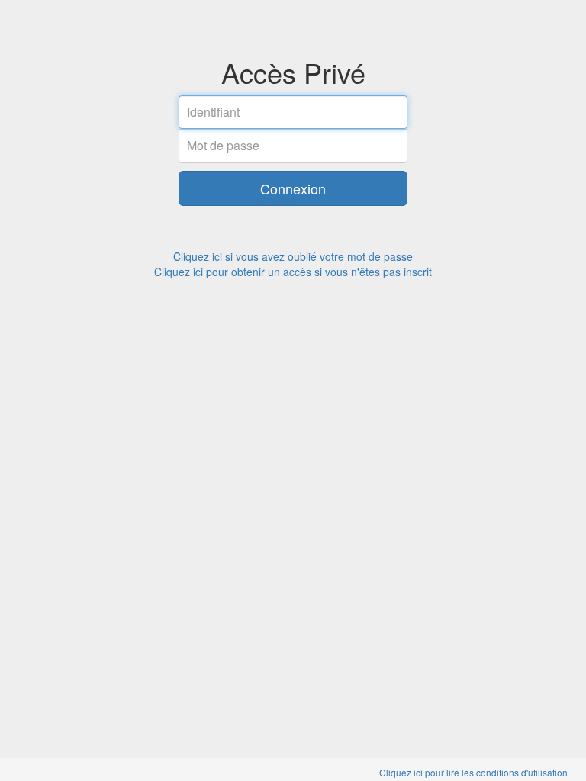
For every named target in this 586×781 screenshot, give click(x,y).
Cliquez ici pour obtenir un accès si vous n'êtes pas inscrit (293, 271)
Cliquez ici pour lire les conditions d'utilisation (473, 772)
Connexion (293, 188)
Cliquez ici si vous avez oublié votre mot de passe (293, 256)
